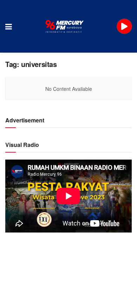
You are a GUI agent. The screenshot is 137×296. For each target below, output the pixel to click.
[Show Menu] (8, 26)
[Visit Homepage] (64, 26)
